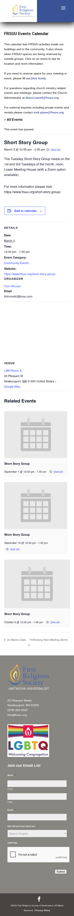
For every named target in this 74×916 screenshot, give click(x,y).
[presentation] (35, 434)
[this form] (38, 78)
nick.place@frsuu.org (49, 112)
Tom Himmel (12, 286)
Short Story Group (17, 463)
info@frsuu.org (17, 715)
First (10, 789)
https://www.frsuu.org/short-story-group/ (30, 274)
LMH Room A (13, 370)
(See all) (55, 149)
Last (10, 802)
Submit (61, 871)
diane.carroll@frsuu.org (42, 97)
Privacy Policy (42, 910)
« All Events (13, 119)
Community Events (16, 263)
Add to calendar (25, 211)
